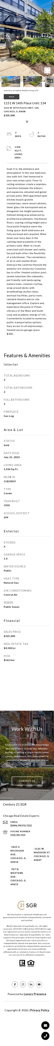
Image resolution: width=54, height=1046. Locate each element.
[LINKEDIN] (31, 984)
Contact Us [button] (27, 781)
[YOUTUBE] (39, 984)
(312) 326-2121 (17, 835)
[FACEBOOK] (15, 984)
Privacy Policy (40, 1010)
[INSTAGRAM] (23, 984)
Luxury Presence (35, 994)
